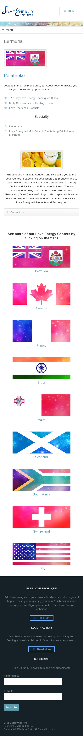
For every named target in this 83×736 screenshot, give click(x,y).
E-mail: (8, 691)
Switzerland (41, 531)
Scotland (41, 457)
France (41, 345)
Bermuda (41, 271)
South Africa (41, 494)
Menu (72, 11)
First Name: (11, 675)
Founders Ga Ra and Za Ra (18, 726)
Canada (41, 308)
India (41, 382)
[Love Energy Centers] (18, 11)
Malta (42, 420)
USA (41, 568)
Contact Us (17, 212)
